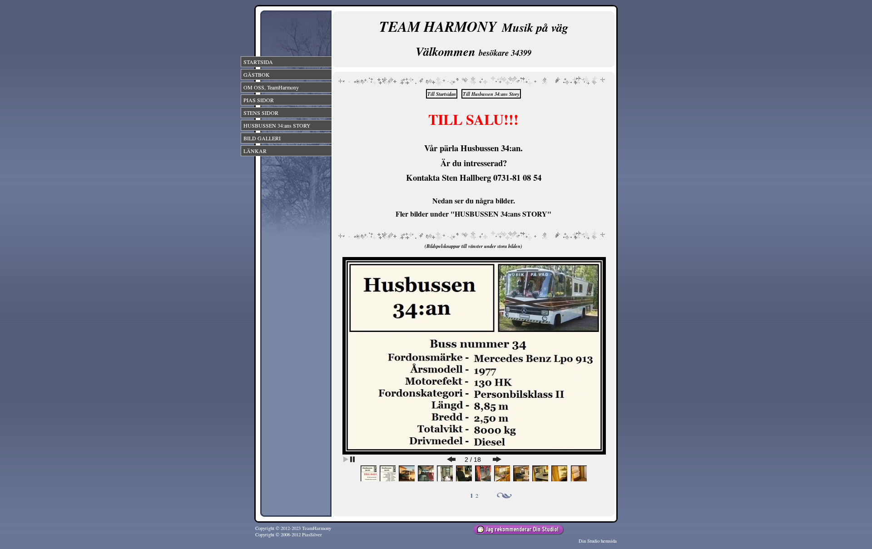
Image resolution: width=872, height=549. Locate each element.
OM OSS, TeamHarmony (271, 87)
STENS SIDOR (260, 112)
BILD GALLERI (262, 138)
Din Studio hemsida (598, 541)
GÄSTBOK (256, 74)
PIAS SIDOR (258, 100)
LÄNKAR (255, 150)
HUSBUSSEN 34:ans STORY (277, 125)
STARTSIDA (258, 61)
